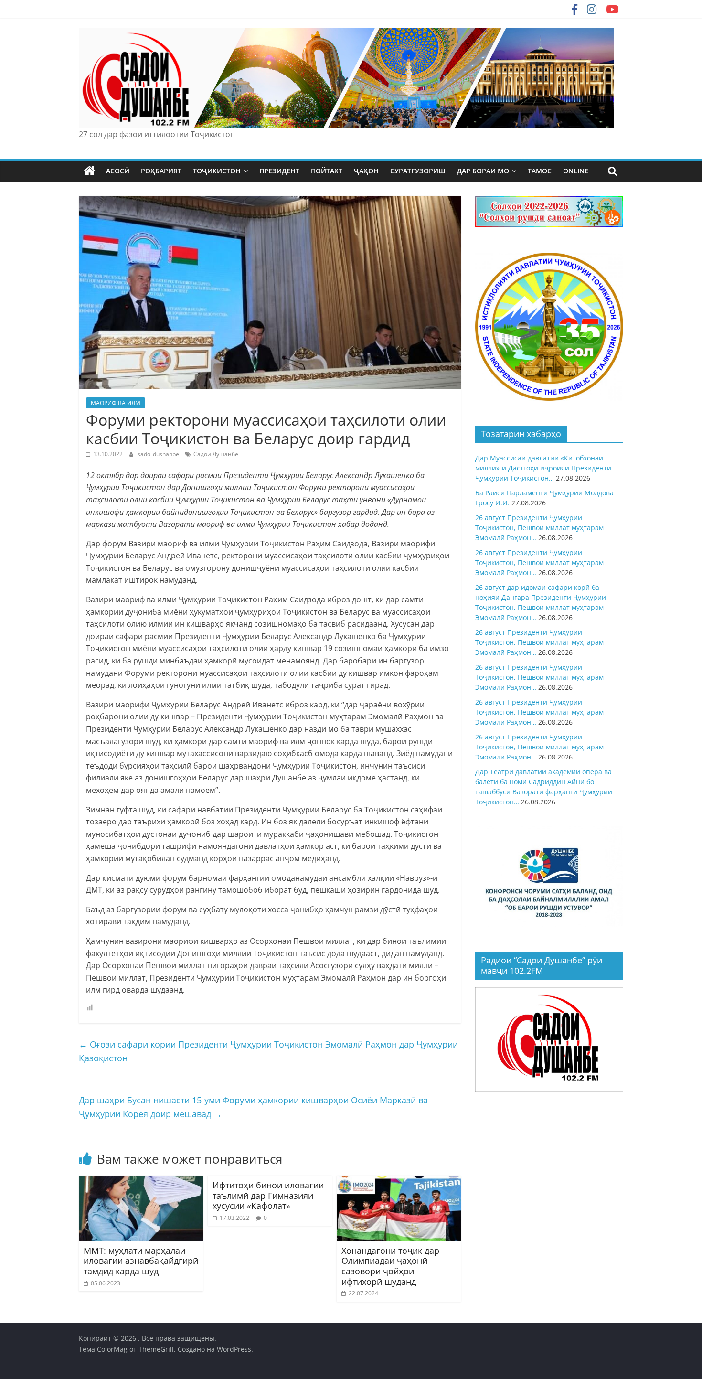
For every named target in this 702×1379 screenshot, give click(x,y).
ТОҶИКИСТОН (217, 170)
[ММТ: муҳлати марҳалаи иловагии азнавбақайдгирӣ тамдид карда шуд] (141, 1181)
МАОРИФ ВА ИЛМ (115, 403)
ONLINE (575, 170)
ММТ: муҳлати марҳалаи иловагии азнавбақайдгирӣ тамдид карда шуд (141, 1261)
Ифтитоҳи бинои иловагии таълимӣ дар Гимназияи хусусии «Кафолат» (268, 1195)
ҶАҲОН (366, 170)
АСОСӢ (117, 170)
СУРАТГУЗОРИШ (418, 170)
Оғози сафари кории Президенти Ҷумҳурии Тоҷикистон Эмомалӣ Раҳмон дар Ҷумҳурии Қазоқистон (268, 1051)
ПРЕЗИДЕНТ (279, 170)
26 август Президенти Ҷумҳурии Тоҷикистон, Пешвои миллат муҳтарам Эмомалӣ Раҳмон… (539, 527)
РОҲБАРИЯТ (161, 170)
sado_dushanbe (159, 454)
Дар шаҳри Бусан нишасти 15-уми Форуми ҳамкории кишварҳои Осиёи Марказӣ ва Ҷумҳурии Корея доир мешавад (253, 1107)
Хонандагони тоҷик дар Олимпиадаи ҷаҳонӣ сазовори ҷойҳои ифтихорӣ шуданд (390, 1266)
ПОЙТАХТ (326, 170)
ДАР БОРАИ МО (483, 170)
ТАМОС (540, 170)
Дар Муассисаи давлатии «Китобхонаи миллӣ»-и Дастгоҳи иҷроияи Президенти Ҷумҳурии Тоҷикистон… (543, 467)
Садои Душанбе (215, 454)
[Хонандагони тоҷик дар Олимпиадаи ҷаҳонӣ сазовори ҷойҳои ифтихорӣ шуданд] (399, 1181)
